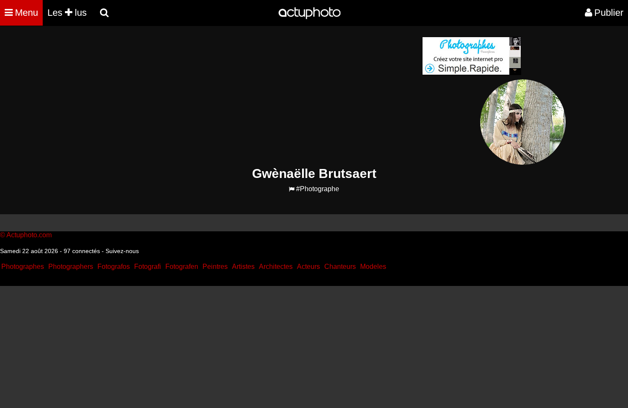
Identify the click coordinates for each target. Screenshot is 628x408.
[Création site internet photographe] (471, 72)
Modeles (373, 266)
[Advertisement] (262, 96)
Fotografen (181, 266)
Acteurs (308, 266)
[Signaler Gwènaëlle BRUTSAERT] (291, 189)
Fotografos (113, 266)
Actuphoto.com (29, 235)
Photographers (70, 266)
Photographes (22, 266)
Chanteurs (340, 266)
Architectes (276, 266)
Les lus (67, 12)
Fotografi (147, 266)
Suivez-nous (122, 251)
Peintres (215, 266)
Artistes (243, 266)
